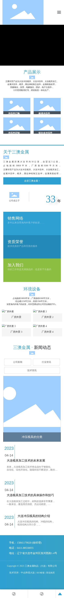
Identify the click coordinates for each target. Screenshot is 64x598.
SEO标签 (40, 576)
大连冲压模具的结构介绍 (34, 516)
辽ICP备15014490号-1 (50, 571)
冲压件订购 (14, 113)
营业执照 (50, 576)
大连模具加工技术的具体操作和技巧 (30, 495)
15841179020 (24, 542)
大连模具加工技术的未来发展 (26, 460)
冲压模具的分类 (32, 437)
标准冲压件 (44, 113)
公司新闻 (17, 362)
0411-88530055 (25, 547)
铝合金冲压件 (45, 133)
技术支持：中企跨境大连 (22, 576)
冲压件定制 (14, 133)
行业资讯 (46, 362)
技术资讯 (32, 370)
